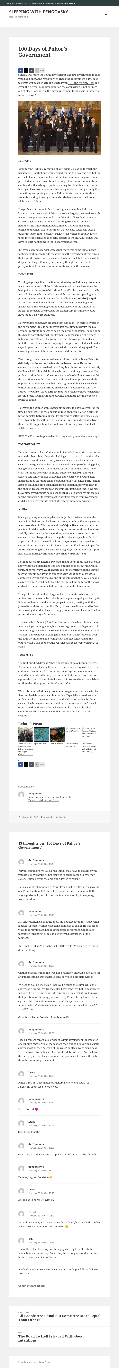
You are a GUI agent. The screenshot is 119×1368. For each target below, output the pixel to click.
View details (69, 3)
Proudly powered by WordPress (34, 1362)
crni (31, 1238)
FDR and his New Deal (81, 82)
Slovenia (62, 817)
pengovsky (48, 817)
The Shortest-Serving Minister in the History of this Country (89, 748)
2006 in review (56, 744)
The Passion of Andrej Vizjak (72, 745)
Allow (107, 3)
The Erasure (32, 436)
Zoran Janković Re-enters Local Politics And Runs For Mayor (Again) (25, 749)
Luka (31, 1072)
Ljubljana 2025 (40, 744)
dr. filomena (36, 860)
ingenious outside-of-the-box (50, 177)
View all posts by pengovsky (42, 800)
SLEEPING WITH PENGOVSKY (38, 11)
